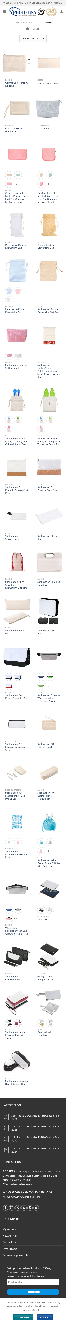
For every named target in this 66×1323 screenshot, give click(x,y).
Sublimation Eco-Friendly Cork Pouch (48, 489)
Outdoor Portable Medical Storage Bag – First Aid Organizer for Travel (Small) (49, 197)
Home (16, 22)
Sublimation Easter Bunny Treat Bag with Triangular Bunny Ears (49, 441)
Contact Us (9, 1242)
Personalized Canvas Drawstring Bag (16, 246)
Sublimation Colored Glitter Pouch (16, 366)
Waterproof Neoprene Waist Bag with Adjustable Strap (16, 931)
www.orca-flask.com (29, 1196)
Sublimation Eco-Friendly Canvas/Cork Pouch (16, 490)
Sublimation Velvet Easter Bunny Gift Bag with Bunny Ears (48, 863)
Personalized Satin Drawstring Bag (15, 311)
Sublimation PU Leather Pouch (45, 745)
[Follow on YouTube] (36, 1208)
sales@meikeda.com (21, 1184)
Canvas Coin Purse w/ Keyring (16, 84)
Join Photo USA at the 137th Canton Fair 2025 (35, 1139)
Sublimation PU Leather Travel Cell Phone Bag (15, 795)
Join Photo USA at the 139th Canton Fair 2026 (35, 1117)
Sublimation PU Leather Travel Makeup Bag (45, 795)
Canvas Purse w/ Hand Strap (14, 130)
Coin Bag (42, 919)
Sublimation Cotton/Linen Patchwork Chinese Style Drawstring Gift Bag (48, 371)
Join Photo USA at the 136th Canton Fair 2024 (35, 1150)
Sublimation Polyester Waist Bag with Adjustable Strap (49, 698)
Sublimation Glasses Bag (47, 537)
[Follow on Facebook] (5, 1208)
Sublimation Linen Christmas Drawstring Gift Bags (16, 584)
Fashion (28, 22)
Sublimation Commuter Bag (13, 978)
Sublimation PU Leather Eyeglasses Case (15, 747)
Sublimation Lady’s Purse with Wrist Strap (15, 1035)
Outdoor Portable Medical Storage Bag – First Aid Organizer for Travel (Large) (16, 197)
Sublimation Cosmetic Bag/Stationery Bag (16, 1082)
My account (9, 1229)
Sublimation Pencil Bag (15, 632)
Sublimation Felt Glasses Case (14, 537)
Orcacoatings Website (15, 1255)
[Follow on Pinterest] (30, 1208)
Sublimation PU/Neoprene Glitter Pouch (16, 854)
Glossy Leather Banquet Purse (45, 978)
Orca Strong (10, 1248)
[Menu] (5, 11)
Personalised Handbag (44, 1034)
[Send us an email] (24, 1208)
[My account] (61, 11)
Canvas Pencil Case (47, 83)
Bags (39, 22)
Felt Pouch (43, 128)
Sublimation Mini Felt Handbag (48, 583)
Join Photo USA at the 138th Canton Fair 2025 (35, 1128)
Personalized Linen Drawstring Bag (47, 246)
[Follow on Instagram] (12, 1208)
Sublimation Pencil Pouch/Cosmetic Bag (16, 697)
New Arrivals (10, 1235)
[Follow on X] (18, 1208)
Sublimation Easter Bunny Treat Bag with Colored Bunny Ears (16, 441)
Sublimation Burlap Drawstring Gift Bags (48, 311)
